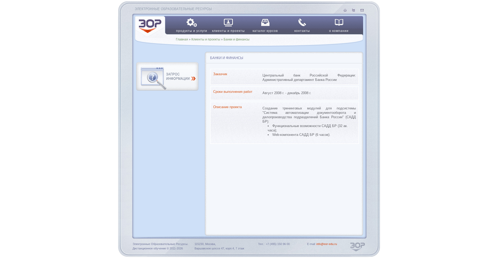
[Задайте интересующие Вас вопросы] (166, 87)
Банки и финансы (237, 39)
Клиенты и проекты (205, 39)
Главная (182, 39)
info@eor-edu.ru (326, 244)
